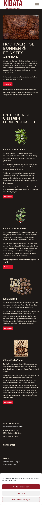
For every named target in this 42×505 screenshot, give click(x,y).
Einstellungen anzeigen (21, 499)
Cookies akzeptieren (21, 487)
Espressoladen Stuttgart (11, 461)
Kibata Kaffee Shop (9, 463)
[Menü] (35, 4)
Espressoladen (23, 88)
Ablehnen (21, 493)
